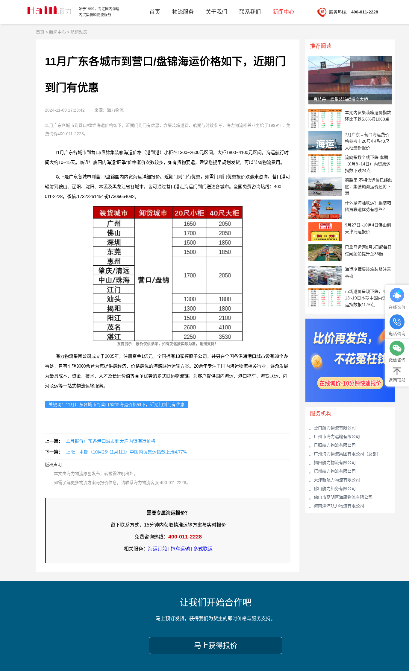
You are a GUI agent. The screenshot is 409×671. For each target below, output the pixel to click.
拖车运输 (180, 548)
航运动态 (79, 32)
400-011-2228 (185, 537)
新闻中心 (283, 12)
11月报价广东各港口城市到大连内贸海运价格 (110, 441)
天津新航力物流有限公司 (337, 479)
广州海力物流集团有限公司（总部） (347, 453)
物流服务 (183, 12)
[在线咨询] (397, 295)
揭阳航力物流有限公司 (335, 462)
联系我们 (250, 12)
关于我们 (216, 12)
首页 (154, 12)
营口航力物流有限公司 (335, 427)
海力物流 (48, 12)
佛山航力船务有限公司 (335, 488)
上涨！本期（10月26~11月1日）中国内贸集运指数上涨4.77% (126, 451)
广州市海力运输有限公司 (337, 436)
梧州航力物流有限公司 (335, 471)
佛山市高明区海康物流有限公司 (343, 497)
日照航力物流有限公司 (335, 445)
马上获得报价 (215, 645)
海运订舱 (157, 548)
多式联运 (203, 548)
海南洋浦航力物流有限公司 (339, 505)
